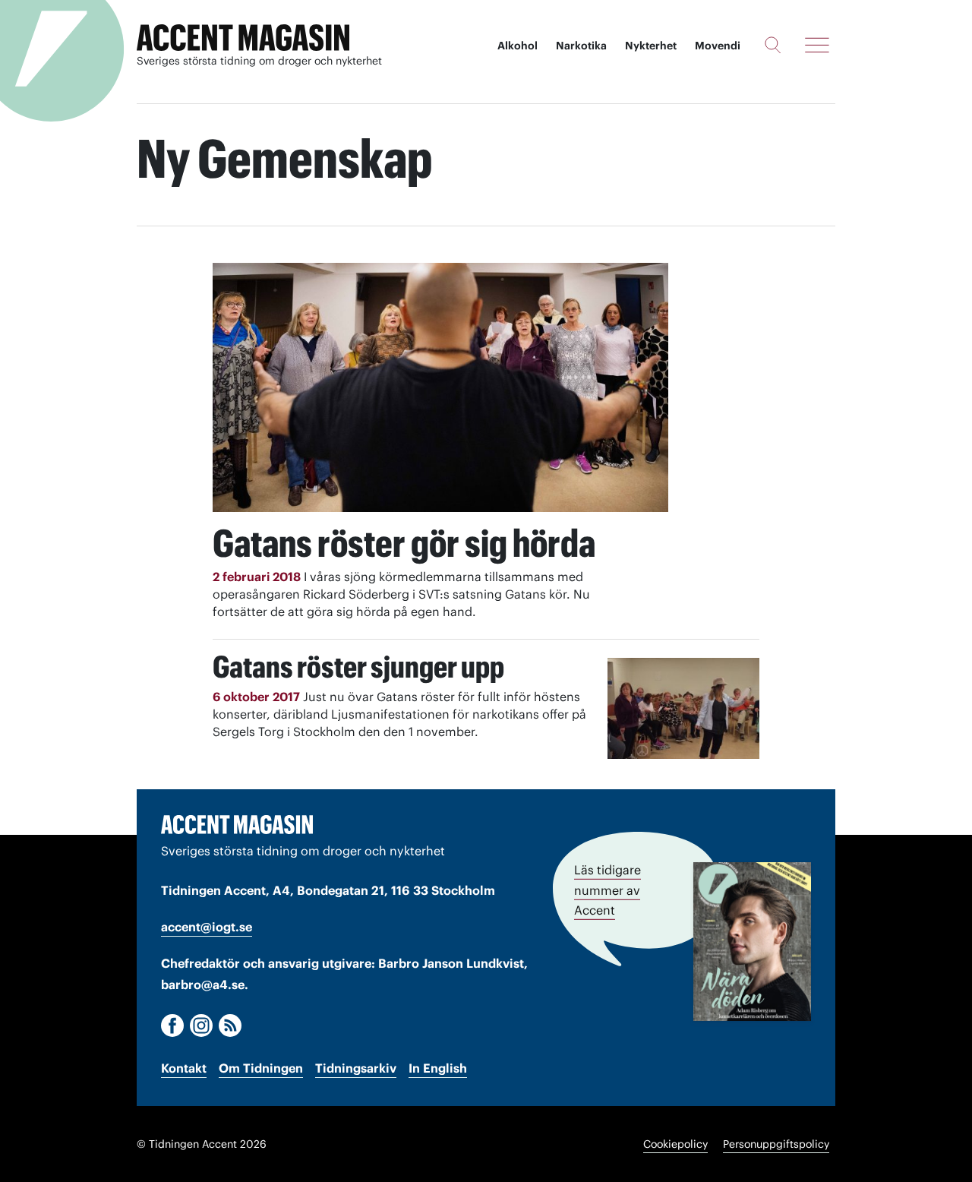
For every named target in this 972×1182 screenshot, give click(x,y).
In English (438, 1068)
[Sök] (773, 44)
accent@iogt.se (206, 926)
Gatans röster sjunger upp (358, 666)
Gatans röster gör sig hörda (404, 543)
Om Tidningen (261, 1068)
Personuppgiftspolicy (776, 1144)
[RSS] (230, 1025)
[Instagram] (201, 1025)
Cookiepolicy (675, 1144)
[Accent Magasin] (243, 38)
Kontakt (184, 1068)
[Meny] (817, 44)
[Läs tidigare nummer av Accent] (752, 941)
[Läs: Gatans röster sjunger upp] (683, 708)
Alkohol (517, 45)
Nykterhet (651, 45)
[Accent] (237, 824)
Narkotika (581, 45)
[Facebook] (172, 1025)
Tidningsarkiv (355, 1068)
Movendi (717, 45)
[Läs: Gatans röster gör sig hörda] (440, 387)
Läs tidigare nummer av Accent (607, 890)
